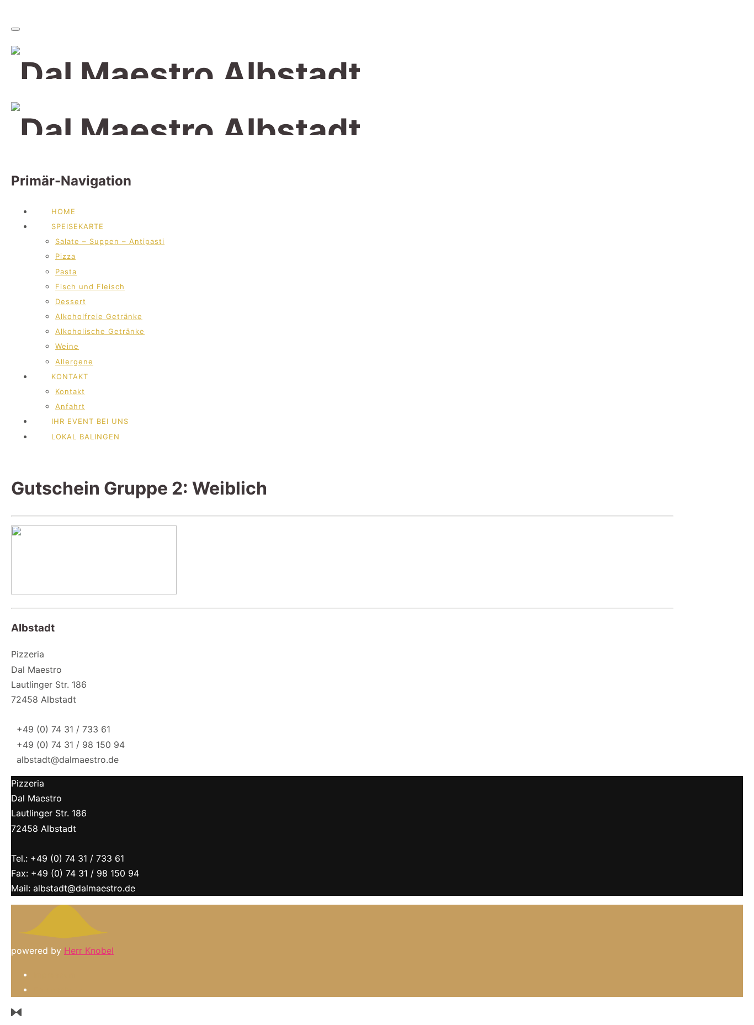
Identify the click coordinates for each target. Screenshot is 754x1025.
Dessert (70, 301)
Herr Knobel (89, 950)
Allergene (74, 361)
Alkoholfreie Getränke (98, 316)
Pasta (66, 271)
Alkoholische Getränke (100, 331)
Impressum (54, 974)
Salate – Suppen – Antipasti (109, 241)
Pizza (65, 256)
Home (63, 211)
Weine (67, 346)
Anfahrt (70, 406)
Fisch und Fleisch (90, 286)
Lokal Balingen (85, 436)
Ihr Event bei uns (90, 421)
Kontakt (69, 376)
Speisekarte (77, 226)
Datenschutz (58, 989)
